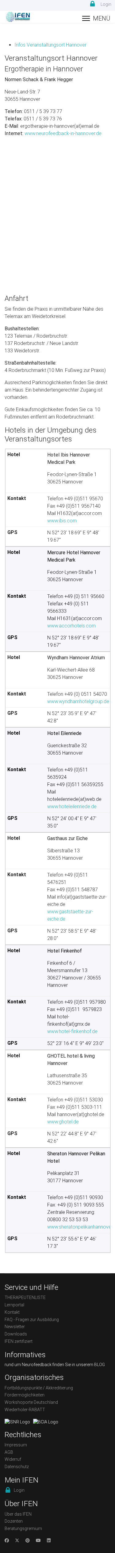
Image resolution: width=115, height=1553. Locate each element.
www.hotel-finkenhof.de (72, 1031)
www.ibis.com (62, 521)
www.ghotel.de (63, 1122)
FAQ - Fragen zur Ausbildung (32, 1319)
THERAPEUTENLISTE (25, 1297)
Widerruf (13, 1459)
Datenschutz (17, 1466)
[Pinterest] (27, 1540)
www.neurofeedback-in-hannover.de (62, 133)
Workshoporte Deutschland (31, 1402)
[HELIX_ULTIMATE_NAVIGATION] (96, 18)
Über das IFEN (18, 1514)
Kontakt (12, 1312)
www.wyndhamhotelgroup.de (78, 701)
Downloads (16, 1333)
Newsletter (15, 1326)
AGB (9, 1452)
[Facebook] (7, 1540)
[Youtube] (38, 1540)
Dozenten (14, 1521)
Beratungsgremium (23, 1528)
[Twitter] (17, 1540)
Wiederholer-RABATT (25, 1409)
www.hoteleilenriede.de (72, 806)
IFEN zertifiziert (19, 1341)
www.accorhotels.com (71, 626)
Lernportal (14, 1304)
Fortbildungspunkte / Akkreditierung (39, 1387)
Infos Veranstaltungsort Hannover (50, 45)
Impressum (16, 1444)
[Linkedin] (49, 1540)
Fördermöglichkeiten (24, 1394)
